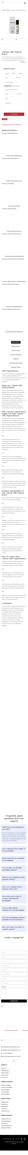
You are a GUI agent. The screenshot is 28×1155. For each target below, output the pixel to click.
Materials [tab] (16, 359)
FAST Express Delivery (7, 1030)
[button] (24, 3)
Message (3, 986)
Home (4, 10)
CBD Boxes (4, 119)
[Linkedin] (24, 1139)
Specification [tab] (16, 346)
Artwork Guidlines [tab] (15, 354)
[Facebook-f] (13, 1139)
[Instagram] (19, 1139)
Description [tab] (15, 342)
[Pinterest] (22, 1139)
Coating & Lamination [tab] (15, 363)
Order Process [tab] (15, 350)
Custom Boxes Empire (13, 1141)
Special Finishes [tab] (16, 367)
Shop (8, 10)
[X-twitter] (16, 1139)
